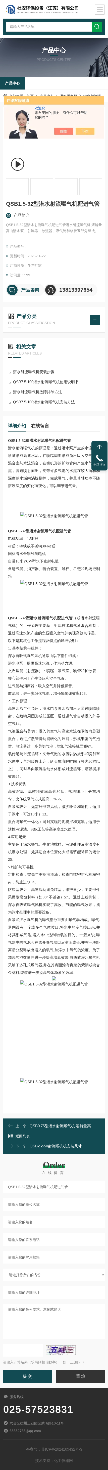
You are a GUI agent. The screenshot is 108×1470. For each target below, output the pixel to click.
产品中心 (12, 83)
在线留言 (40, 425)
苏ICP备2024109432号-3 (61, 1449)
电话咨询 (99, 464)
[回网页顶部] (99, 447)
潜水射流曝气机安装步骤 (34, 372)
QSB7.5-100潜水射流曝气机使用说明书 (46, 382)
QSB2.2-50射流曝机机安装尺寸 (56, 1146)
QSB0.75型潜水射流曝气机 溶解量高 (60, 1126)
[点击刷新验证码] (61, 1350)
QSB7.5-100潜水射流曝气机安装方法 (44, 402)
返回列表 (23, 1136)
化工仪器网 (63, 1460)
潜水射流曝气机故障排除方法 (37, 392)
